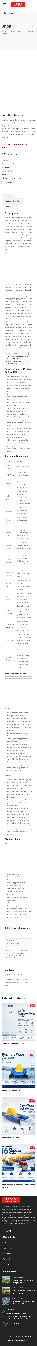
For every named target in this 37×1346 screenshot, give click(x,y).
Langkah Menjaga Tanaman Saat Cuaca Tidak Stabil (23, 1302)
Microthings (7, 1253)
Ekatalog (6, 1264)
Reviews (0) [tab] (9, 206)
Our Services (8, 1248)
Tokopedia (6, 1259)
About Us (6, 1242)
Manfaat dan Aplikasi (14, 361)
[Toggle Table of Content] (25, 354)
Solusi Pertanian (14, 164)
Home (4, 31)
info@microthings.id (12, 1323)
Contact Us (26, 1340)
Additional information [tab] (12, 201)
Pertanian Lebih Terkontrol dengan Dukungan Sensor (23, 1281)
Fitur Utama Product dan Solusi (17, 356)
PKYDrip (9, 171)
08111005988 (10, 1309)
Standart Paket (12, 364)
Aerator (7, 167)
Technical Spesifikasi (14, 359)
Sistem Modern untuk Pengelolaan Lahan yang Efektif (23, 1292)
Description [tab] (8, 196)
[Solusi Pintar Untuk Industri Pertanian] (18, 4)
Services (18, 1340)
